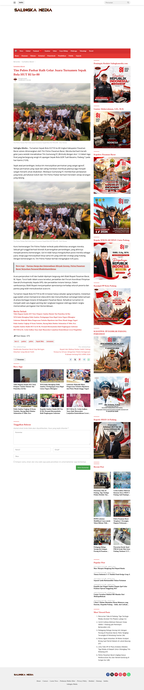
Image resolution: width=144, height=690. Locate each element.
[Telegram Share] (84, 359)
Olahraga (74, 51)
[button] (128, 2)
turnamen (50, 341)
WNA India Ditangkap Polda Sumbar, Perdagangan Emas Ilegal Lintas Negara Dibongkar (44, 317)
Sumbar (47, 51)
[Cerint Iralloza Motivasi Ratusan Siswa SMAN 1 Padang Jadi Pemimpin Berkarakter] (122, 480)
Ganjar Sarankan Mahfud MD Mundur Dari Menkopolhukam (109, 595)
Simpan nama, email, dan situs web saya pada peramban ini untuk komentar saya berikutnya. (50, 462)
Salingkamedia (22, 79)
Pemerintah (51, 56)
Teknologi (83, 51)
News (21, 51)
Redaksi (91, 681)
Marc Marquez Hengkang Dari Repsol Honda (109, 568)
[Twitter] (112, 675)
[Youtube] (124, 675)
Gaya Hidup (63, 51)
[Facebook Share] (70, 359)
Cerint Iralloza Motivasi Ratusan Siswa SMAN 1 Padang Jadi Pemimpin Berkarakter (122, 493)
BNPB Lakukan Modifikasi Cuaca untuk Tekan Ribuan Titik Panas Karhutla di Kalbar (102, 521)
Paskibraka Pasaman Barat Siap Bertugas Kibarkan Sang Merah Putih (29, 349)
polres (31, 341)
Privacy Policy (82, 681)
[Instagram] (120, 675)
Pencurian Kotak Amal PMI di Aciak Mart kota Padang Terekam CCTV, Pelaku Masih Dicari (122, 549)
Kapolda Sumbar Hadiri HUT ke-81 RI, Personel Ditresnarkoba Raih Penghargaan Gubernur (46, 327)
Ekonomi (24, 56)
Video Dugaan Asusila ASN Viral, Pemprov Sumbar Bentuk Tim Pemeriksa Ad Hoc (42, 314)
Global (28, 51)
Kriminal (41, 56)
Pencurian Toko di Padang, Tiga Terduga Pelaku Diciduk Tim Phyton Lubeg (101, 493)
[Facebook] (108, 675)
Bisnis (17, 56)
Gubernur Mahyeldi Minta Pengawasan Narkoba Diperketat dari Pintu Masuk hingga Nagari (46, 320)
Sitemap (99, 681)
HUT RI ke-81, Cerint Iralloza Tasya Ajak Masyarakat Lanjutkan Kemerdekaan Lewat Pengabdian (48, 330)
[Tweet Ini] (75, 359)
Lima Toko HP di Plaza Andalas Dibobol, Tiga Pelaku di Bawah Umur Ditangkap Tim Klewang (114, 649)
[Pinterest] (116, 675)
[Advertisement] (72, 31)
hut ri (17, 341)
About (38, 681)
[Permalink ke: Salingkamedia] (15, 79)
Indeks (21, 2)
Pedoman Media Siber (67, 681)
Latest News (54, 681)
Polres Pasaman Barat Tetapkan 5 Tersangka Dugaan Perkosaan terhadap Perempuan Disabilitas (121, 521)
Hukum (33, 56)
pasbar (23, 341)
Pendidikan (62, 56)
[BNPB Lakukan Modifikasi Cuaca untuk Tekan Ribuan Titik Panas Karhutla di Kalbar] (102, 508)
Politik (71, 56)
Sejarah (78, 56)
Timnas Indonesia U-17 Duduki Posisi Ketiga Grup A (112, 574)
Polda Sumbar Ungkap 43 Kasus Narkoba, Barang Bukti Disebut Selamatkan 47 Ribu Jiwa (45, 323)
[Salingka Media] (33, 10)
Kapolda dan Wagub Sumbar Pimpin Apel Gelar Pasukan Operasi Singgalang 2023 (110, 587)
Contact (45, 681)
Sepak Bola (40, 341)
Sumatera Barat (19, 66)
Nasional (36, 51)
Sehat (55, 51)
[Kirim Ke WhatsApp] (88, 359)
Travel (91, 51)
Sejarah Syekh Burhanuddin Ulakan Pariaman (110, 580)
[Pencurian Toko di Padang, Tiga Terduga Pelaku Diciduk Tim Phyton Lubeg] (102, 480)
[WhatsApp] (128, 675)
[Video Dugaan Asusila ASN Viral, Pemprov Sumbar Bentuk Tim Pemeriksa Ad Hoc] (25, 376)
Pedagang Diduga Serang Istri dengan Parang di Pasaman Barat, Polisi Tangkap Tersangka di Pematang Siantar (102, 549)
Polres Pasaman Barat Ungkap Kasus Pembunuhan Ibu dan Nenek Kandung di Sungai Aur (113, 657)
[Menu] (15, 2)
